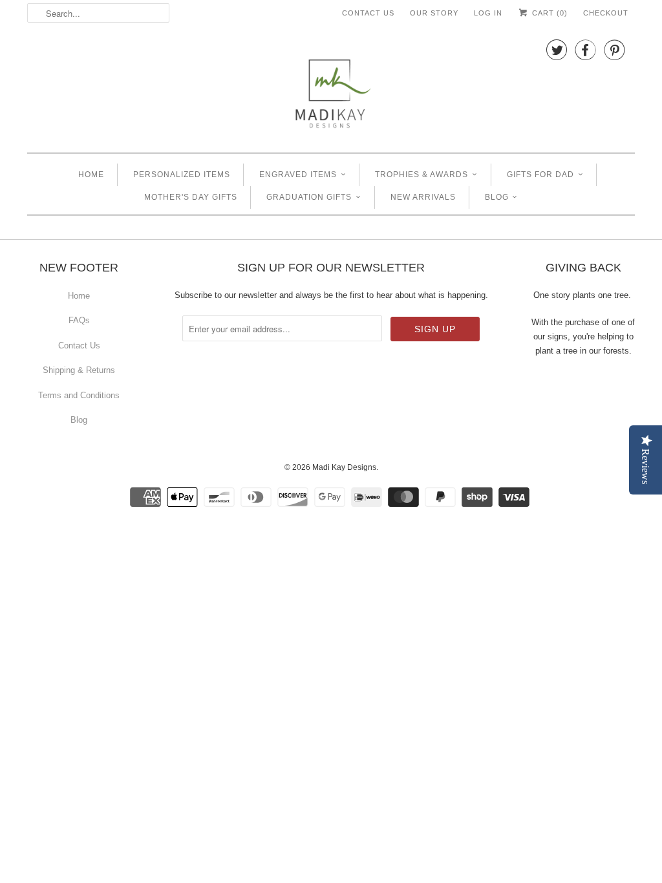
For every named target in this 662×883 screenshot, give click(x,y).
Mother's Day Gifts (190, 197)
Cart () (548, 13)
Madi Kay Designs (344, 467)
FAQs (79, 320)
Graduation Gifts (309, 197)
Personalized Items (181, 174)
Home (91, 174)
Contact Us (368, 13)
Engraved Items (298, 174)
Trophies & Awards (421, 174)
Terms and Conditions (79, 395)
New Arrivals (423, 197)
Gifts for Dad (540, 174)
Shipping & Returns (79, 370)
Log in (488, 13)
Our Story (434, 13)
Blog (497, 197)
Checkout (605, 13)
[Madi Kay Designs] (331, 87)
